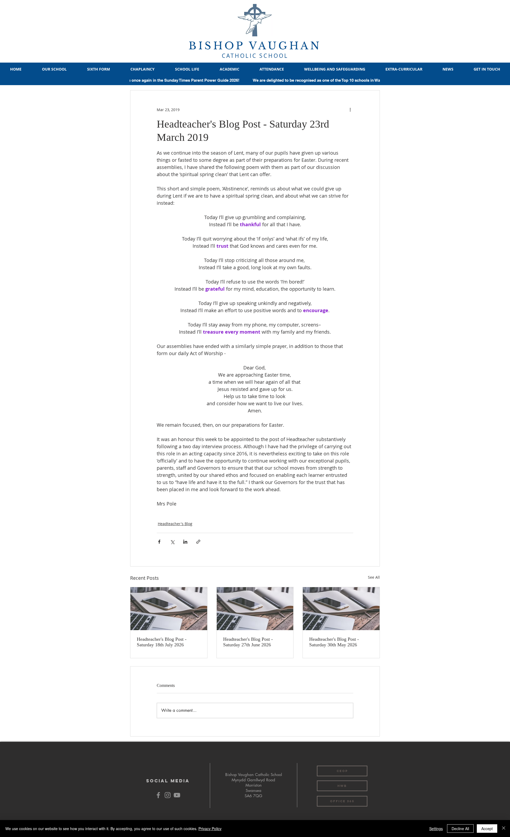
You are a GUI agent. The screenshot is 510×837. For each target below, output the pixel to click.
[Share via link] (198, 541)
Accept (487, 828)
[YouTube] (177, 795)
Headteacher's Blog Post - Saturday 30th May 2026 (334, 642)
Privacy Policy (210, 828)
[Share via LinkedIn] (185, 541)
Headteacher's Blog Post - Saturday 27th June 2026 (248, 642)
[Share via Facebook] (159, 541)
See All (374, 577)
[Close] (503, 828)
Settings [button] (436, 828)
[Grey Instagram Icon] (168, 795)
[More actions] (350, 109)
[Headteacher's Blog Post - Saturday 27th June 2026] (255, 608)
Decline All (460, 828)
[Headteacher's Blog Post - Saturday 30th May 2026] (341, 608)
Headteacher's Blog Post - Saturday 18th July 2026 (161, 642)
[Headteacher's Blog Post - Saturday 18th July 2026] (168, 608)
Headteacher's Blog (175, 523)
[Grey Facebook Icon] (158, 795)
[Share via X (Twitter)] (172, 541)
